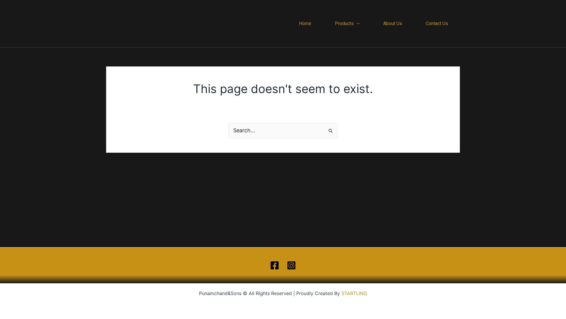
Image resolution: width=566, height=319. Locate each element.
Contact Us (437, 23)
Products (344, 23)
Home (305, 23)
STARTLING (354, 293)
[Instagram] (291, 265)
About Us (392, 23)
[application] (357, 23)
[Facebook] (274, 265)
